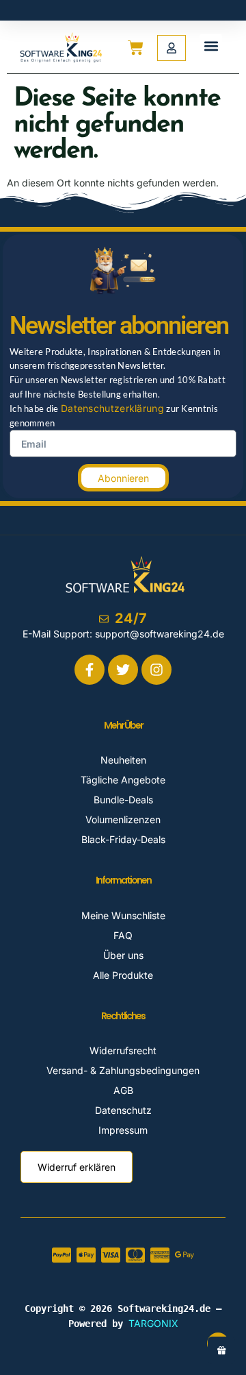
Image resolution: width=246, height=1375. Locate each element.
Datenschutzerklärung (112, 408)
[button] (211, 45)
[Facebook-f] (89, 670)
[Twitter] (123, 670)
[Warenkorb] (131, 47)
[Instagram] (156, 670)
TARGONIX (153, 1323)
